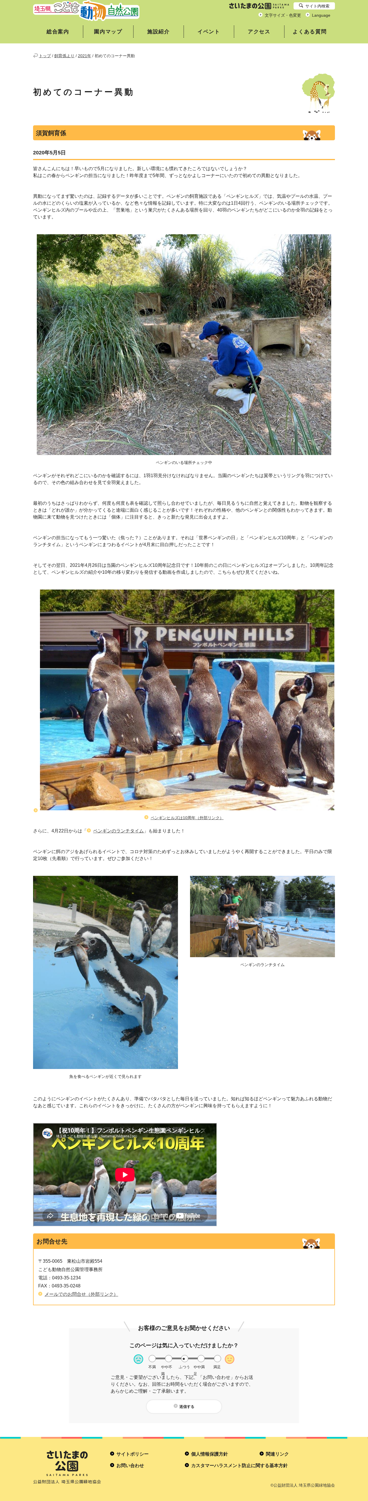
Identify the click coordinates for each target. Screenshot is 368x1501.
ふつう (184, 1367)
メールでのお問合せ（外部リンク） (81, 1294)
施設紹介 (158, 31)
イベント (209, 31)
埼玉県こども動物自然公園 (86, 10)
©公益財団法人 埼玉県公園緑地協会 (303, 1485)
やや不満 (166, 1367)
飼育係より (64, 55)
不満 (152, 1367)
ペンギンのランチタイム (118, 830)
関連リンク (277, 1454)
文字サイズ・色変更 (283, 15)
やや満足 (199, 1367)
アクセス (259, 31)
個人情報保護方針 (209, 1454)
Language (321, 15)
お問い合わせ (130, 1465)
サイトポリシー (132, 1454)
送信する (186, 1406)
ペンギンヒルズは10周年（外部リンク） (187, 817)
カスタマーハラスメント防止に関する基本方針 (239, 1465)
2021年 (84, 55)
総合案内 (58, 31)
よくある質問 (310, 31)
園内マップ (108, 31)
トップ (45, 55)
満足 (217, 1367)
